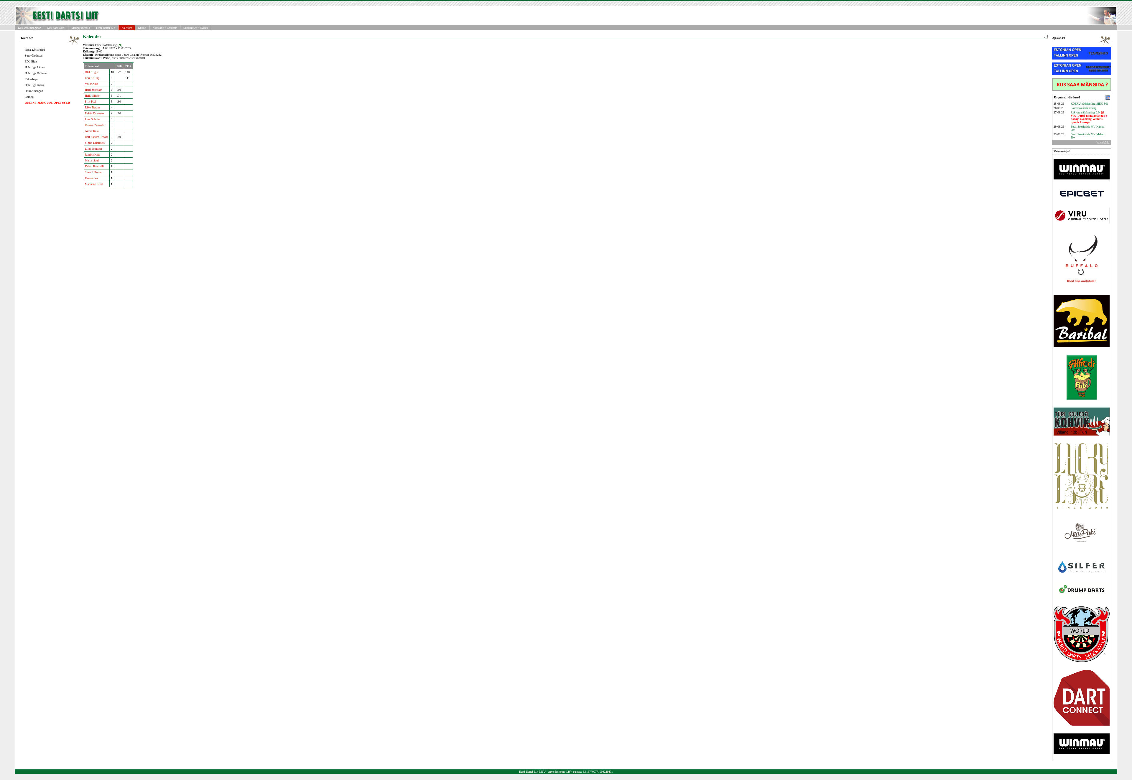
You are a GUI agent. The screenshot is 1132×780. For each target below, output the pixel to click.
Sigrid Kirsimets (95, 142)
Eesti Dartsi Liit (105, 27)
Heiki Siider (92, 95)
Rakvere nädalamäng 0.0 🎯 (1089, 117)
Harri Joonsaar (93, 89)
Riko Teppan (92, 107)
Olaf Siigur (91, 72)
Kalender (126, 27)
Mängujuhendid (80, 27)
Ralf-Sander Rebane (96, 136)
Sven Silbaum (93, 172)
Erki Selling (92, 78)
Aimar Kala (91, 131)
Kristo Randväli (94, 166)
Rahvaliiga (31, 79)
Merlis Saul (92, 160)
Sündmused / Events (195, 27)
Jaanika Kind (92, 154)
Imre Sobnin (92, 119)
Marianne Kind (94, 184)
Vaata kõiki (1103, 142)
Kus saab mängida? (29, 27)
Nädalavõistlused (35, 49)
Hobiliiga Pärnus (35, 67)
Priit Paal (90, 101)
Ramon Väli (92, 178)
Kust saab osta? (56, 27)
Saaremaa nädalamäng (1083, 108)
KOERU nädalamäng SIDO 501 (1089, 103)
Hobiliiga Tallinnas (36, 73)
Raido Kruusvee (94, 113)
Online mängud (34, 91)
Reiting (29, 96)
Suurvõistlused (33, 55)
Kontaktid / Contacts (164, 27)
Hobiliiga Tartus (34, 85)
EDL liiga (31, 61)
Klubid (142, 27)
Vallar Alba (91, 83)
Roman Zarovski (95, 125)
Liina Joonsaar (93, 148)
